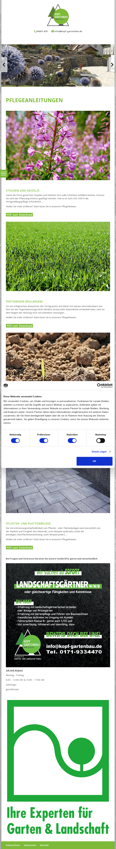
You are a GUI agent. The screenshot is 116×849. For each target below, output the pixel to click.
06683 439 (42, 31)
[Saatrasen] (58, 367)
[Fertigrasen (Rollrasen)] (58, 256)
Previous (4, 64)
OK (94, 461)
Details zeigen (99, 451)
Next (112, 64)
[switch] (43, 440)
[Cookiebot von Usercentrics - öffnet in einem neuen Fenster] (99, 385)
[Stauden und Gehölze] (58, 145)
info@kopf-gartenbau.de (68, 31)
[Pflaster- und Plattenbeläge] (58, 478)
